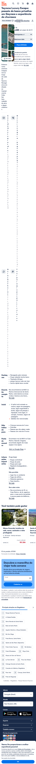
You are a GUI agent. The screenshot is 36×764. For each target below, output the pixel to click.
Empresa (5, 725)
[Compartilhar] (33, 20)
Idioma (5, 690)
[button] (4, 42)
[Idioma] (27, 3)
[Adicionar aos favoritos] (25, 511)
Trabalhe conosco (8, 729)
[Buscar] (13, 3)
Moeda (5, 699)
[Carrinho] (23, 4)
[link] (14, 527)
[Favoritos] (18, 4)
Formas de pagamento (10, 733)
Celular (5, 710)
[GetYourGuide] (4, 3)
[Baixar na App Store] (25, 714)
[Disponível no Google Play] (10, 714)
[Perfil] (32, 4)
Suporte (5, 721)
